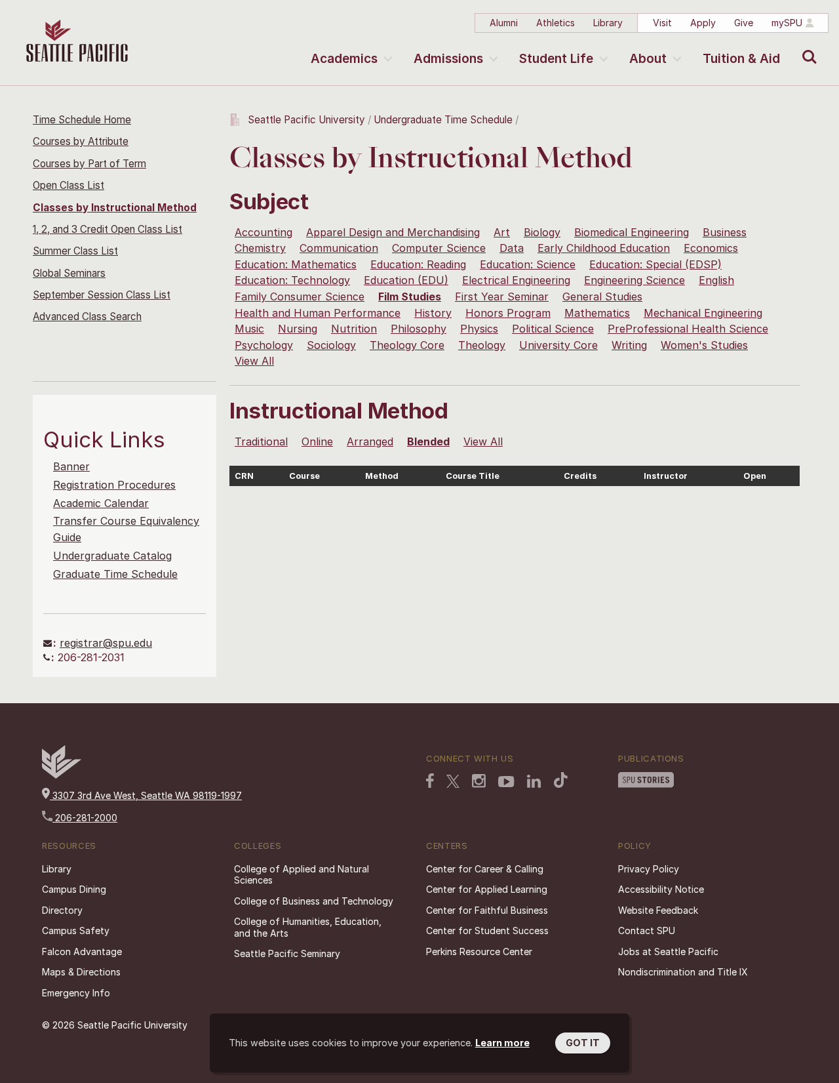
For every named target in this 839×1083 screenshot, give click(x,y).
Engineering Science (634, 280)
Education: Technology (292, 280)
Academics (344, 58)
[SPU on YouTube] (506, 782)
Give (743, 22)
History (433, 312)
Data (511, 248)
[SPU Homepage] (61, 775)
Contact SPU (646, 930)
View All (254, 360)
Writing (629, 345)
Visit (662, 22)
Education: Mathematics (296, 264)
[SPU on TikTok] (561, 780)
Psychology (264, 345)
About (648, 58)
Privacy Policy (648, 868)
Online (317, 441)
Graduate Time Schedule (115, 574)
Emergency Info (76, 992)
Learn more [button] (502, 1042)
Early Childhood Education (603, 248)
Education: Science (528, 264)
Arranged (370, 441)
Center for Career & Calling (484, 868)
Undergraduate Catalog (112, 555)
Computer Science (439, 248)
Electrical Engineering (516, 280)
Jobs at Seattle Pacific (668, 951)
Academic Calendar (101, 503)
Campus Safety (75, 930)
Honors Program (508, 312)
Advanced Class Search (87, 316)
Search (806, 47)
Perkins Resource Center (479, 951)
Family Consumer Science (299, 296)
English (716, 280)
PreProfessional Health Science (688, 328)
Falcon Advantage (82, 951)
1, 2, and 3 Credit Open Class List (107, 229)
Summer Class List (75, 251)
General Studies (602, 296)
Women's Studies (704, 345)
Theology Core (407, 345)
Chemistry (260, 248)
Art (502, 232)
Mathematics (597, 312)
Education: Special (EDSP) (655, 264)
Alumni (504, 22)
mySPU (786, 22)
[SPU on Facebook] (430, 780)
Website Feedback (658, 910)
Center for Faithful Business (487, 910)
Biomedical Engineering (631, 232)
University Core (558, 345)
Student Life (556, 58)
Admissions (448, 58)
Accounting (263, 232)
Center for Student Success (487, 930)
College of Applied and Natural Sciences (301, 874)
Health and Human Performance (317, 312)
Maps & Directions (81, 971)
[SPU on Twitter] (452, 781)
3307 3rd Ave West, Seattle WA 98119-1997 (146, 795)
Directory (62, 910)
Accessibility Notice (661, 889)
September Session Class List (101, 295)
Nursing (297, 328)
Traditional (261, 441)
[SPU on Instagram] (479, 781)
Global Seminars (69, 273)
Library (608, 22)
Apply (703, 22)
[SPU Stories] (646, 780)
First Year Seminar (502, 296)
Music (249, 328)
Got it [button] (583, 1042)
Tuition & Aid (741, 58)
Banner (71, 466)
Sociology (331, 345)
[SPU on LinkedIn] (534, 781)
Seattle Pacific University (306, 119)
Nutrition (354, 328)
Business (725, 232)
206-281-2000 (84, 817)
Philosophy (418, 328)
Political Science (553, 328)
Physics (479, 328)
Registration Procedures (114, 484)
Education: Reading (418, 264)
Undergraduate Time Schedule (443, 119)
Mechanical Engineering (703, 312)
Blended (428, 441)
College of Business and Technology (313, 901)
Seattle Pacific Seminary (287, 953)
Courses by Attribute (80, 141)
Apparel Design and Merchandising (393, 232)
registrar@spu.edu (106, 642)
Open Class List (68, 185)
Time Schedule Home (82, 119)
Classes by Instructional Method (115, 207)
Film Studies (409, 296)
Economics (711, 248)
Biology (542, 232)
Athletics (555, 22)
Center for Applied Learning (486, 889)
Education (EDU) (406, 280)
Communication (339, 248)
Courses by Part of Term (89, 163)
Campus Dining (74, 889)
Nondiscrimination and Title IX (683, 971)
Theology (481, 345)
